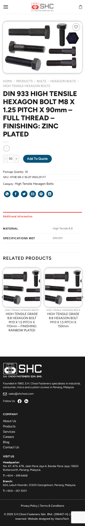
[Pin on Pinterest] (41, 194)
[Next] (82, 305)
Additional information (18, 216)
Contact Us (11, 447)
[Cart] (80, 7)
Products (24, 81)
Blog (6, 442)
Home (7, 81)
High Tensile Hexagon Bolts (26, 86)
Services (9, 432)
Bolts (41, 81)
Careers (8, 437)
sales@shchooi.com (21, 393)
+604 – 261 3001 (16, 490)
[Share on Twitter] (24, 194)
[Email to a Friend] (32, 194)
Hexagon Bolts (63, 81)
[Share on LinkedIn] (49, 194)
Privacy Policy (29, 505)
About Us (9, 421)
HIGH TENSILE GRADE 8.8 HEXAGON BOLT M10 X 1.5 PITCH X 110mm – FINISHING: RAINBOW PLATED (22, 322)
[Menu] (6, 7)
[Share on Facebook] (15, 194)
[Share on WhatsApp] (7, 194)
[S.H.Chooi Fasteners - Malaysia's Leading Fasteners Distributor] (42, 7)
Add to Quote (37, 159)
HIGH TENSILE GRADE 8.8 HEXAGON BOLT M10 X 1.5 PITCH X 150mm (63, 320)
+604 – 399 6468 (17, 475)
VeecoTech (62, 518)
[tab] (42, 216)
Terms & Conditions (52, 505)
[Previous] (3, 305)
